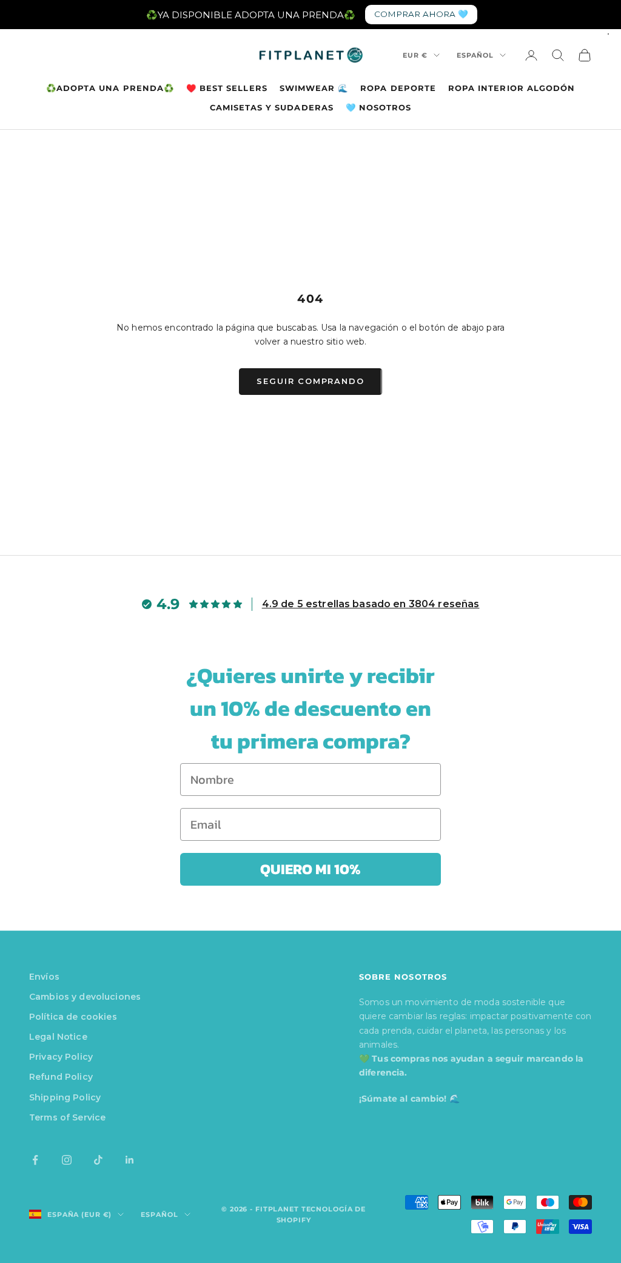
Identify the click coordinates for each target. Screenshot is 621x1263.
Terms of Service (67, 1117)
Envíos (44, 976)
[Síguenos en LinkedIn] (130, 1160)
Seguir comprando (310, 381)
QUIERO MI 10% (310, 869)
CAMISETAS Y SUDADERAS (272, 107)
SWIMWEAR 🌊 (314, 88)
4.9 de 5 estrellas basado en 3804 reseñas (371, 604)
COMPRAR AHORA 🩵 (421, 14)
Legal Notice (58, 1036)
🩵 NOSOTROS (379, 107)
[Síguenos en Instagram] (67, 1160)
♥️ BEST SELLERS (226, 88)
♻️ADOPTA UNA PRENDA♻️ (110, 88)
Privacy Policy (61, 1056)
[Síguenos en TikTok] (98, 1160)
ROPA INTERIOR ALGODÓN (511, 88)
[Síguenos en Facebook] (35, 1160)
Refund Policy (61, 1076)
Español (475, 55)
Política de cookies (73, 1016)
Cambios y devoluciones (85, 996)
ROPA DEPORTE (398, 88)
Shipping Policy (65, 1097)
